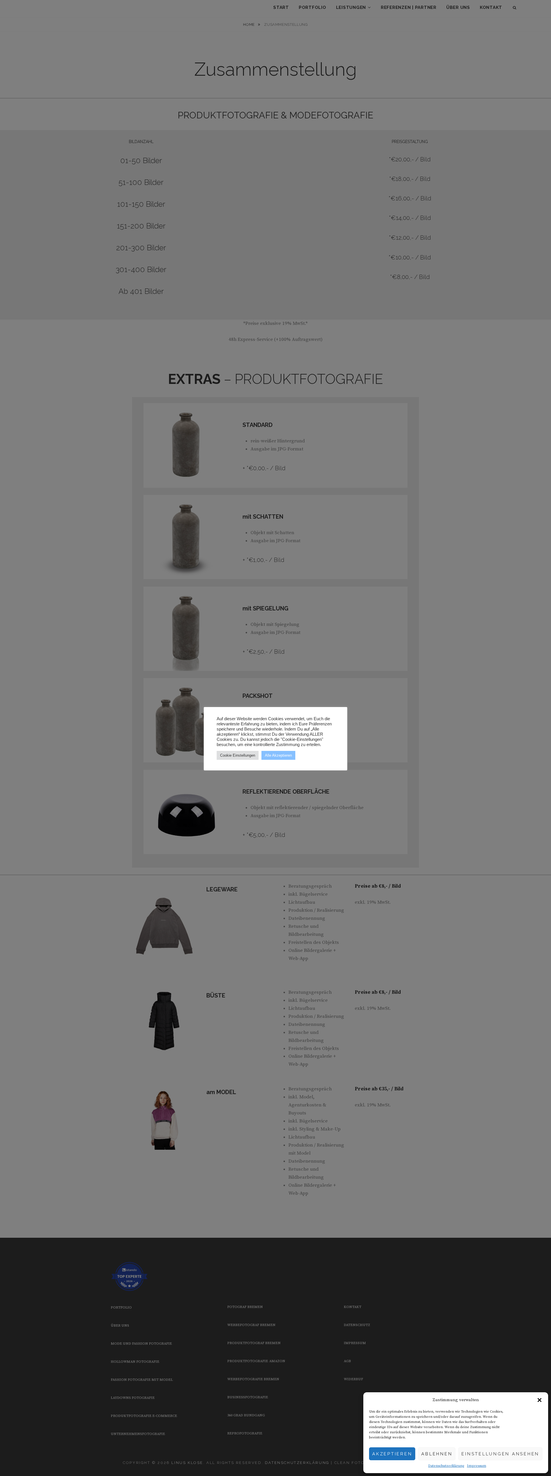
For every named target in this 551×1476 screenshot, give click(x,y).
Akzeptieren (392, 1454)
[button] (539, 1400)
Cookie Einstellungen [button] (237, 755)
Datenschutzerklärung (446, 1466)
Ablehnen (436, 1454)
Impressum (476, 1466)
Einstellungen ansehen (500, 1454)
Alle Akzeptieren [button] (278, 755)
